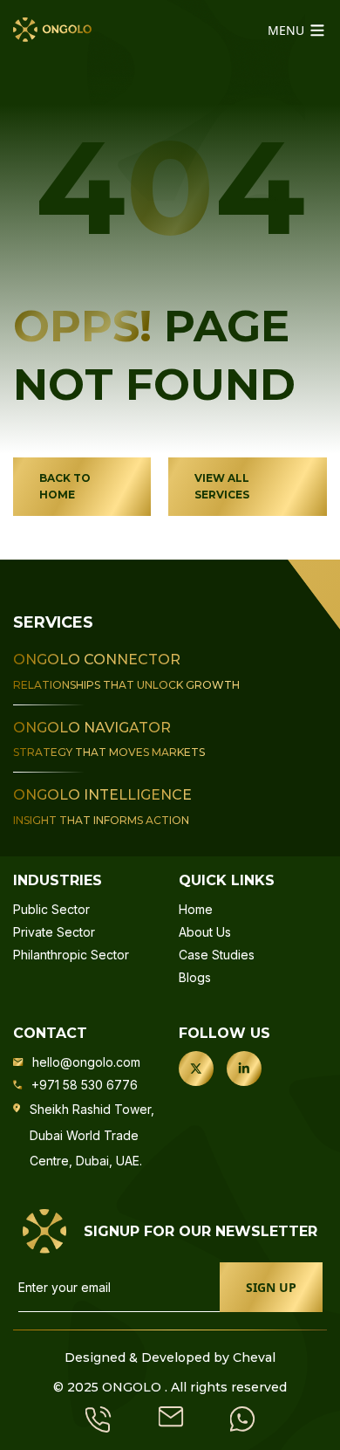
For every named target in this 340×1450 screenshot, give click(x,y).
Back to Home (65, 486)
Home (196, 909)
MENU (288, 30)
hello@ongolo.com (86, 1062)
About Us (205, 931)
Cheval (254, 1357)
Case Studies (217, 954)
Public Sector (51, 909)
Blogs (195, 977)
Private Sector (54, 931)
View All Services (221, 486)
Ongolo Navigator (92, 727)
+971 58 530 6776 (84, 1084)
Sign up (271, 1287)
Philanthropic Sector (71, 954)
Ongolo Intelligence (102, 795)
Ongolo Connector (96, 659)
